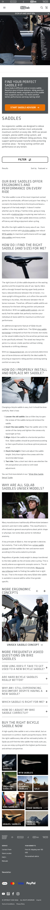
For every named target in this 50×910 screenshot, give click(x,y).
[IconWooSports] (45, 2)
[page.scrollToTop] (47, 904)
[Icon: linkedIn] (8, 893)
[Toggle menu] (4, 7)
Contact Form (7, 849)
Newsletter (6, 872)
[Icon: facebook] (13, 893)
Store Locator (7, 853)
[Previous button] (37, 591)
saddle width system (28, 310)
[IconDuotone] (3, 2)
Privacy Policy (21, 904)
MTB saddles (7, 234)
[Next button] (44, 591)
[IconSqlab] (33, 2)
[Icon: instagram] (18, 893)
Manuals (5, 861)
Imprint (38, 900)
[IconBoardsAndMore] (4, 837)
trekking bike (17, 214)
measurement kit (17, 352)
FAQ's (4, 857)
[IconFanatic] (23, 2)
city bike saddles (28, 231)
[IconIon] (13, 2)
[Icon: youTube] (3, 893)
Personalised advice (32, 856)
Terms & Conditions (8, 904)
